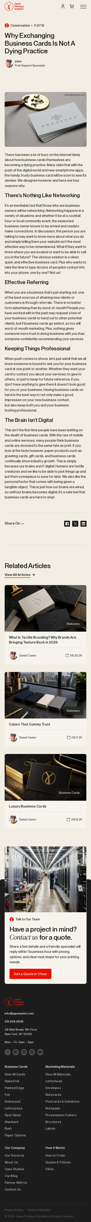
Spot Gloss (13, 1115)
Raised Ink (12, 1081)
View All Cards (15, 1074)
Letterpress (13, 1108)
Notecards (53, 1094)
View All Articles (17, 575)
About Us (11, 1162)
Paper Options (15, 1135)
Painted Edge (14, 1088)
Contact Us (13, 1189)
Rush (8, 1128)
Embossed (13, 1101)
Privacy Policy (14, 1210)
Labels (50, 1128)
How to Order (56, 1155)
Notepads (53, 1108)
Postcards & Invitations (62, 1101)
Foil (7, 1094)
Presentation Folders (61, 1115)
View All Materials (58, 1074)
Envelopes (53, 1088)
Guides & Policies (58, 1162)
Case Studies (14, 1169)
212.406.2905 (14, 1021)
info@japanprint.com (19, 1013)
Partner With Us (16, 1182)
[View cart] (72, 6)
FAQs (50, 1169)
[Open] (83, 7)
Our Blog (11, 1176)
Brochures (53, 1122)
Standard (11, 1122)
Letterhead (54, 1081)
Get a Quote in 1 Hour (30, 974)
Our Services (14, 1155)
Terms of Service (39, 1210)
